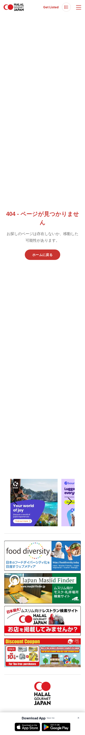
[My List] (66, 7)
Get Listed (51, 7)
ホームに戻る (42, 255)
